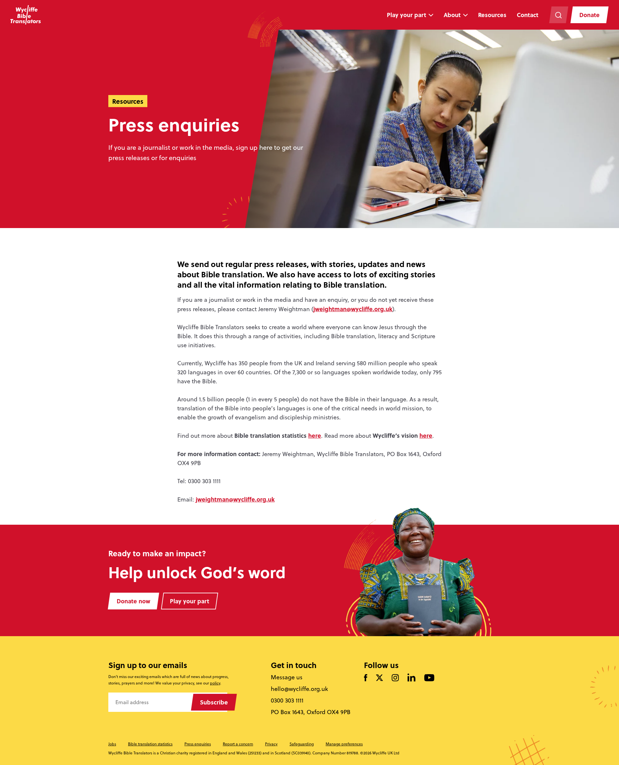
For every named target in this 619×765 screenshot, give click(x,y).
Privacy (271, 744)
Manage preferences (344, 744)
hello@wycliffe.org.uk (299, 689)
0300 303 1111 (287, 700)
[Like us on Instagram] (395, 678)
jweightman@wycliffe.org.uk (352, 309)
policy (215, 683)
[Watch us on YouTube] (429, 678)
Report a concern (238, 744)
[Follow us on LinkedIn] (412, 678)
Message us (286, 677)
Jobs (112, 744)
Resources (492, 15)
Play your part (406, 15)
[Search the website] (558, 14)
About (452, 15)
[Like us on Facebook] (365, 678)
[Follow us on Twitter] (379, 678)
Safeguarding (302, 744)
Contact (527, 15)
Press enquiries (197, 744)
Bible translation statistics (150, 744)
